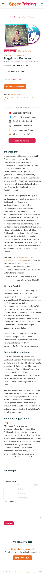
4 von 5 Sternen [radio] (10, 493)
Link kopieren (22, 558)
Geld (5, 100)
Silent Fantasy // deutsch (14, 55)
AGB (40, 572)
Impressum (35, 572)
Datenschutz (12, 572)
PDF (6, 423)
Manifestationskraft (25, 51)
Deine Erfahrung (10, 502)
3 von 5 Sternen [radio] (10, 489)
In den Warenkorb (15, 86)
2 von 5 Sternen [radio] (26, 485)
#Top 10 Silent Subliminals (31, 98)
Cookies (5, 572)
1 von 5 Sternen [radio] (10, 485)
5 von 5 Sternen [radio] (10, 498)
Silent (28, 17)
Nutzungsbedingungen (24, 572)
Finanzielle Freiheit (18, 98)
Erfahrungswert (10, 481)
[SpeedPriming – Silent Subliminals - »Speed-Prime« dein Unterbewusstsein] (22, 4)
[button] (3, 4)
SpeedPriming (15, 17)
